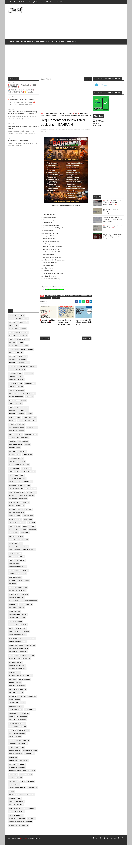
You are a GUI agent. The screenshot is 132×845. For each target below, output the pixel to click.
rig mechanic (14, 509)
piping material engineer (19, 658)
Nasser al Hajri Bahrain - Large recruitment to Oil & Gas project (113, 219)
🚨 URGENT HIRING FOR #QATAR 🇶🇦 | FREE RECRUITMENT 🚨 (112, 202)
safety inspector (16, 811)
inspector (13, 757)
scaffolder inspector (18, 539)
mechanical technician (18, 332)
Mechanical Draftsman (18, 570)
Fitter (33, 492)
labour (31, 781)
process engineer (16, 427)
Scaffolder (32, 427)
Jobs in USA (97, 125)
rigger (20, 342)
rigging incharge (16, 805)
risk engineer (15, 808)
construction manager (18, 437)
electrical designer (17, 529)
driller (12, 420)
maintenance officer (18, 652)
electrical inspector (27, 420)
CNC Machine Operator (18, 492)
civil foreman (14, 417)
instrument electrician (19, 580)
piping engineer (15, 373)
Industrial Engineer (17, 689)
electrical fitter (28, 488)
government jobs (16, 638)
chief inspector (15, 709)
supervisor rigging (17, 665)
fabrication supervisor (19, 730)
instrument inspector (66, 113)
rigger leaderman (16, 801)
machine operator (16, 556)
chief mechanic (15, 543)
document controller (18, 441)
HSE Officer (14, 410)
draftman (28, 519)
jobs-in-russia (28, 550)
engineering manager (18, 716)
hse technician (15, 577)
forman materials (16, 747)
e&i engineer (14, 468)
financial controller (18, 743)
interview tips (15, 771)
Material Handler (16, 607)
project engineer (16, 390)
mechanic (31, 393)
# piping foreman (45, 298)
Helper (27, 485)
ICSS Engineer (31, 601)
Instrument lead (16, 692)
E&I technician (15, 465)
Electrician (14, 349)
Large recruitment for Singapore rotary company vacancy (65, 322)
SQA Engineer (14, 699)
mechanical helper (17, 560)
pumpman (31, 522)
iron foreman (29, 771)
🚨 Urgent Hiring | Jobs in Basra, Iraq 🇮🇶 (21, 99)
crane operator (15, 376)
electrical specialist (18, 624)
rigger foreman (15, 434)
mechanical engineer (18, 335)
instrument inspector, (61, 129)
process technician (17, 567)
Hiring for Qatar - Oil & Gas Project (19, 140)
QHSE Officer (14, 611)
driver (26, 465)
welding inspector (17, 393)
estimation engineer (17, 720)
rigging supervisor (17, 461)
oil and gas (13, 325)
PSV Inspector (30, 696)
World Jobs (97, 120)
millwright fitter (28, 471)
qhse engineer (15, 798)
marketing (32, 788)
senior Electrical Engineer (20, 822)
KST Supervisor (15, 696)
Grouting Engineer (17, 686)
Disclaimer (60, 2)
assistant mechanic (17, 618)
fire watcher (14, 550)
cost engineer (29, 526)
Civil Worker (14, 672)
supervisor (27, 509)
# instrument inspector (66, 295)
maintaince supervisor (18, 648)
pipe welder (14, 563)
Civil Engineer (27, 349)
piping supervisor (28, 366)
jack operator (26, 774)
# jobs (77, 295)
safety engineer (16, 601)
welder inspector (16, 512)
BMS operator (14, 516)
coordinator (23, 713)
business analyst (16, 706)
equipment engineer (17, 573)
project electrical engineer (21, 794)
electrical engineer (17, 329)
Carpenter (13, 471)
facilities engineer (17, 733)
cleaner (12, 713)
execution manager (17, 723)
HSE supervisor (15, 444)
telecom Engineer (16, 475)
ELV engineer (24, 679)
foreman (32, 529)
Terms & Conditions (47, 2)
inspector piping (16, 645)
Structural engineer (18, 499)
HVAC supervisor (16, 397)
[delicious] (122, 838)
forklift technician (17, 635)
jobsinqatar (30, 383)
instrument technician (18, 322)
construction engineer (19, 502)
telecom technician (17, 478)
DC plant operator (17, 675)
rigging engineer (16, 536)
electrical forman (17, 369)
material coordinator (18, 587)
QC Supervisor (15, 519)
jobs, (69, 129)
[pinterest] (100, 838)
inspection (29, 754)
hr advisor (30, 638)
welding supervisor (17, 400)
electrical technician (18, 318)
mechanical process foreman (21, 655)
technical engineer (17, 669)
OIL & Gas (60, 42)
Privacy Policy (33, 2)
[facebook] (93, 838)
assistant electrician (18, 614)
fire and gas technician (19, 631)
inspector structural (18, 760)
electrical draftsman (18, 546)
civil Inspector (15, 403)
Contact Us (22, 2)
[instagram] (118, 838)
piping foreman (29, 417)
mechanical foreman (17, 359)
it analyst (13, 774)
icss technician (15, 754)
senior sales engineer (18, 825)
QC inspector (14, 454)
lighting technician (17, 788)
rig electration (15, 662)
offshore (71, 42)
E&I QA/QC (12, 679)
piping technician (16, 597)
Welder (12, 342)
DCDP (29, 675)
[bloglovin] (104, 838)
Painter (24, 410)
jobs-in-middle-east (17, 522)
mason (27, 444)
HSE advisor (28, 516)
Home (11, 42)
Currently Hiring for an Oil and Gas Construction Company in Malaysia (112, 236)
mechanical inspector (18, 407)
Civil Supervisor (16, 386)
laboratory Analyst (17, 781)
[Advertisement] (86, 21)
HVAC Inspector (15, 485)
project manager (16, 380)
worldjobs (19, 315)
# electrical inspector (51, 295)
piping (11, 791)
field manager (15, 737)
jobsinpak (25, 533)
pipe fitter (13, 366)
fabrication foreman (17, 726)
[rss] (111, 838)
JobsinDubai (14, 488)
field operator (15, 482)
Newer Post (45, 338)
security (31, 818)
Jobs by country (23, 42)
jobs (11, 315)
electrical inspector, (48, 129)
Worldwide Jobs (98, 122)
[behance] (115, 838)
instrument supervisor (19, 363)
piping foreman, (85, 129)
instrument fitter (16, 414)
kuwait (29, 414)
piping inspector (16, 458)
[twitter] (96, 838)
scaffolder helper (17, 818)
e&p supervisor (15, 621)
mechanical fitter (16, 431)
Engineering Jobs (44, 42)
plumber (29, 397)
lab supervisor (15, 777)
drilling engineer (16, 505)
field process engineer (19, 740)
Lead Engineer (26, 604)
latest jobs (14, 784)
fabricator (27, 454)
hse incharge (14, 750)
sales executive (15, 815)
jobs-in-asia (30, 645)
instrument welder (17, 764)
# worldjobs (55, 298)
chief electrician (26, 495)
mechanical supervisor (19, 339)
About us (12, 2)
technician (26, 468)
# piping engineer (86, 295)
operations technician (18, 594)
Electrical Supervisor (18, 346)
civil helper (30, 709)
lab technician (15, 553)
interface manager (17, 767)
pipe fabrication (15, 383)
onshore (28, 482)
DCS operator (14, 526)
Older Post (86, 338)
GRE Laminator (15, 682)
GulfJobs (12, 495)
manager (12, 584)
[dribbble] (107, 838)
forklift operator (16, 424)
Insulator (13, 604)
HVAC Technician (15, 352)
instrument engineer (18, 356)
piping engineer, (75, 129)
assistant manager (17, 703)
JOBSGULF (24, 838)
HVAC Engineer (31, 434)
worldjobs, (44, 131)
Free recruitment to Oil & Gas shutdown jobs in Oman (83, 322)
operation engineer (17, 590)
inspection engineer (17, 641)
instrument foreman (17, 451)
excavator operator (17, 628)
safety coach (29, 808)
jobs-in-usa (13, 533)
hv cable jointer (30, 750)
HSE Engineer (14, 448)
